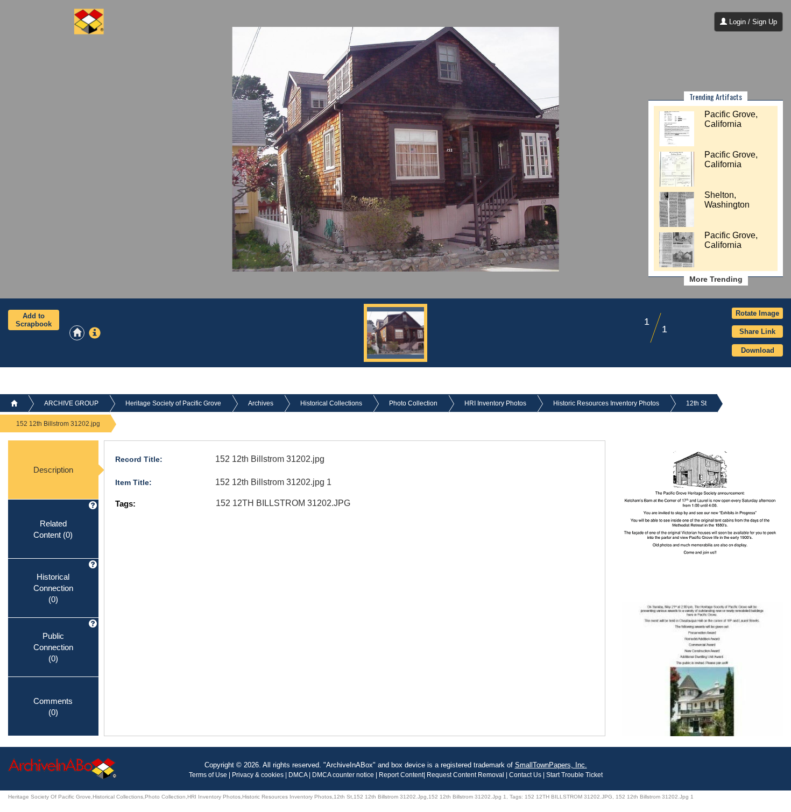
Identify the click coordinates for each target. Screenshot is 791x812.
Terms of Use (209, 775)
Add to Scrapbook (34, 320)
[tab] (53, 470)
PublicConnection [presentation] (53, 647)
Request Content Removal (465, 775)
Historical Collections (331, 403)
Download (757, 350)
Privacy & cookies (258, 775)
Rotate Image (757, 313)
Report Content (401, 775)
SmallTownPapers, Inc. (551, 765)
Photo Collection (413, 403)
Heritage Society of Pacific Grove (173, 403)
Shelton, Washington (727, 199)
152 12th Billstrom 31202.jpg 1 (273, 482)
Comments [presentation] (53, 706)
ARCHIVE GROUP (71, 403)
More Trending (716, 279)
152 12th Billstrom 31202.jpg (269, 459)
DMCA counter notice (344, 775)
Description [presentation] (53, 469)
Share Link (757, 331)
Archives (260, 403)
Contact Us (525, 775)
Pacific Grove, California (731, 119)
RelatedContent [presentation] (53, 528)
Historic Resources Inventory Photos (606, 403)
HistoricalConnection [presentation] (53, 588)
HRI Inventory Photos (495, 403)
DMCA (297, 775)
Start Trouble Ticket (574, 775)
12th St (696, 403)
